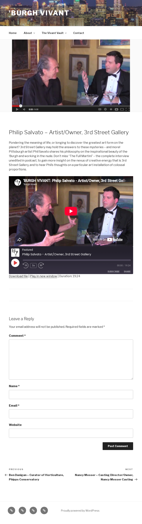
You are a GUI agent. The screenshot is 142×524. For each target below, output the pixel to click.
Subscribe (113, 271)
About (28, 32)
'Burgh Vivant (39, 13)
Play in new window (43, 276)
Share (127, 271)
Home (13, 32)
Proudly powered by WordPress (80, 510)
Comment (17, 335)
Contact (78, 32)
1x (33, 265)
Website (15, 425)
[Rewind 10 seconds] (26, 265)
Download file (18, 276)
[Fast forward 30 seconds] (44, 265)
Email (14, 405)
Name (14, 386)
